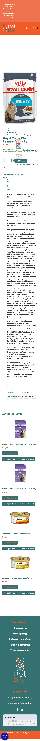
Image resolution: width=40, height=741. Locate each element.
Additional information (16, 386)
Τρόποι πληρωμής (20, 650)
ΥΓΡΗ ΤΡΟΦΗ (11, 132)
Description (11, 189)
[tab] (22, 277)
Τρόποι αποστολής (20, 645)
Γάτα (8, 130)
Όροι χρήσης (20, 634)
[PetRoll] (8, 31)
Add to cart (21, 161)
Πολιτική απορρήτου (20, 639)
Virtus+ (30, 733)
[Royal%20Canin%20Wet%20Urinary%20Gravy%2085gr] (7, 179)
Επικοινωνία (20, 628)
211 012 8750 (26, 697)
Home (9, 128)
